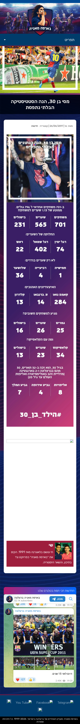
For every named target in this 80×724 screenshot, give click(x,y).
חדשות (34, 126)
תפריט (69, 39)
